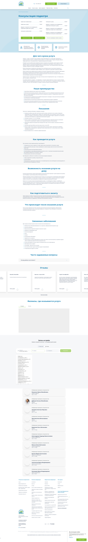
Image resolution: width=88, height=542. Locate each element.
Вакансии (33, 483)
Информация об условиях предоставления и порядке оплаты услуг (50, 488)
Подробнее (71, 537)
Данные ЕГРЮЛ (47, 485)
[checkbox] (17, 356)
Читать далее (37, 288)
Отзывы (33, 485)
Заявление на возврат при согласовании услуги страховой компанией (37, 501)
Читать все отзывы (44, 294)
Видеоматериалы (60, 485)
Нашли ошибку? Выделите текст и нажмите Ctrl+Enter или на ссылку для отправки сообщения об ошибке (44, 534)
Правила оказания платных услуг (50, 500)
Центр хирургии (42, 8)
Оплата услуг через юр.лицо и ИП (37, 515)
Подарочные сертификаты (23, 492)
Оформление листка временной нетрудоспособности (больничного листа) (37, 507)
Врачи (29, 8)
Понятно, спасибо (81, 539)
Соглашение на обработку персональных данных (23, 520)
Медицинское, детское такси (62, 494)
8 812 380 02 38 (38, 3)
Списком (29, 306)
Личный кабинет (64, 3)
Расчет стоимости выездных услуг (37, 487)
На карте (22, 306)
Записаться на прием (51, 3)
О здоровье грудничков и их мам (37, 510)
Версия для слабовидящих (62, 508)
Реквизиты (46, 483)
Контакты (56, 8)
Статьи (59, 483)
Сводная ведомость (48, 517)
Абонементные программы (23, 485)
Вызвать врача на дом (39, 37)
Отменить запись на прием (36, 517)
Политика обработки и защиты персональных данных (22, 524)
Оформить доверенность (36, 498)
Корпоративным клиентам (23, 490)
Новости (59, 487)
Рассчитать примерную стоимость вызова (54, 37)
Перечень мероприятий (48, 509)
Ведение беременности (22, 483)
